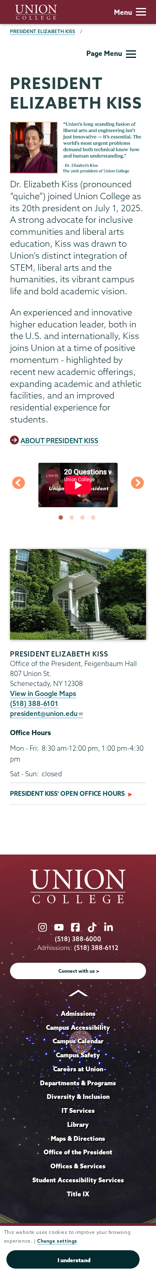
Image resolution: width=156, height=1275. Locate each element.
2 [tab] (73, 518)
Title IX (78, 1194)
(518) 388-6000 (78, 939)
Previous (18, 484)
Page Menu (104, 53)
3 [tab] (84, 518)
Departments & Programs (78, 1083)
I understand (74, 1260)
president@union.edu (44, 713)
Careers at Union (78, 1069)
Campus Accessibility (78, 1027)
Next (137, 484)
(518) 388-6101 (34, 703)
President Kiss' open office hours (67, 793)
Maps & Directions (78, 1138)
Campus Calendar (78, 1041)
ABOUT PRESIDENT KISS (59, 440)
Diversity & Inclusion (78, 1097)
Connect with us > (79, 971)
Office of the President (78, 1152)
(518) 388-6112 (96, 948)
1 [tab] (62, 518)
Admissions (78, 1013)
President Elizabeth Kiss (42, 31)
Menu (123, 12)
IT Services (78, 1110)
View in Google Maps (43, 693)
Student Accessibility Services (78, 1180)
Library (78, 1124)
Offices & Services (78, 1166)
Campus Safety (78, 1055)
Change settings (57, 1241)
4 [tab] (95, 518)
